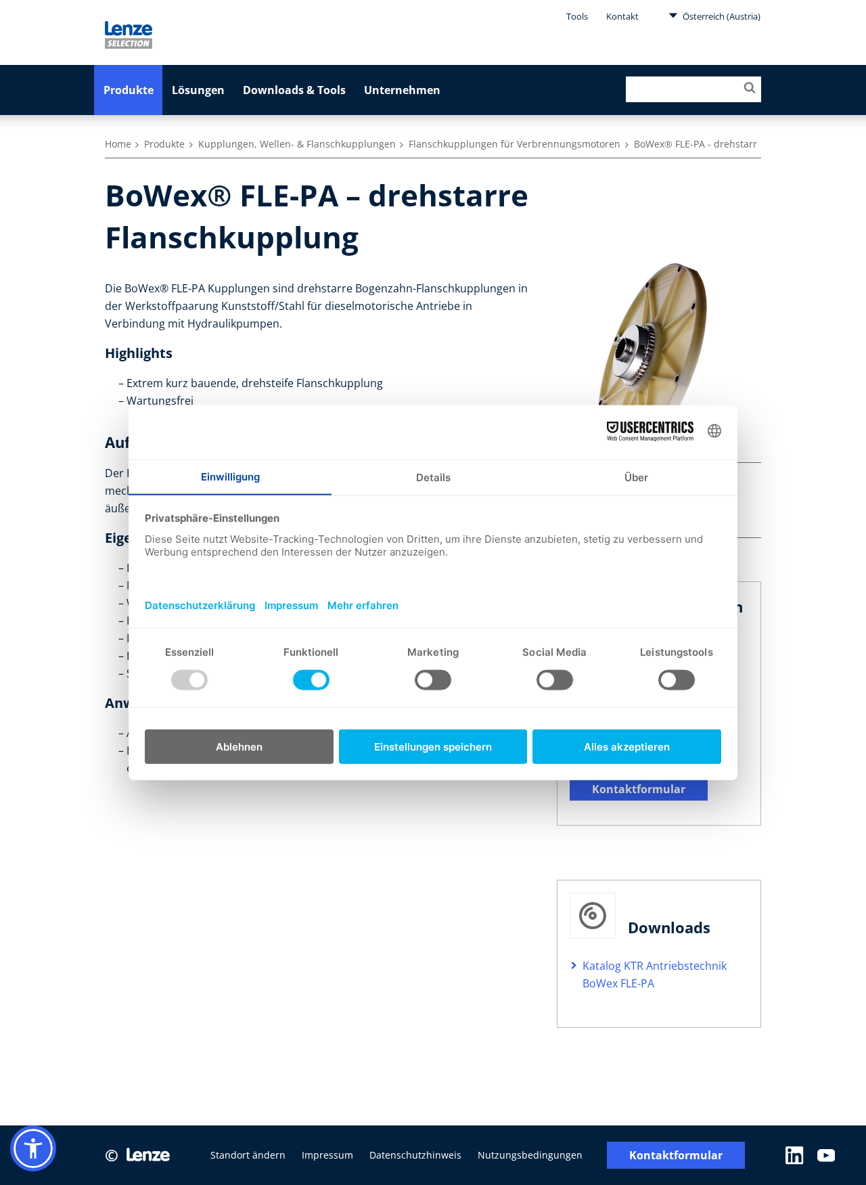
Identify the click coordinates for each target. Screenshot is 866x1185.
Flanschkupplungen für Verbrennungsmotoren (514, 143)
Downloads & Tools (294, 90)
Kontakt (622, 16)
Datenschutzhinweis (415, 1154)
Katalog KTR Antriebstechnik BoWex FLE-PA (655, 974)
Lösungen (198, 90)
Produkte (129, 90)
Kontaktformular (638, 789)
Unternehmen (402, 90)
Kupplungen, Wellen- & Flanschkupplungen (297, 143)
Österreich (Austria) (720, 16)
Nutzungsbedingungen (530, 1154)
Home (118, 143)
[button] (33, 1148)
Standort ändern (248, 1154)
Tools (577, 16)
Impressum (327, 1154)
